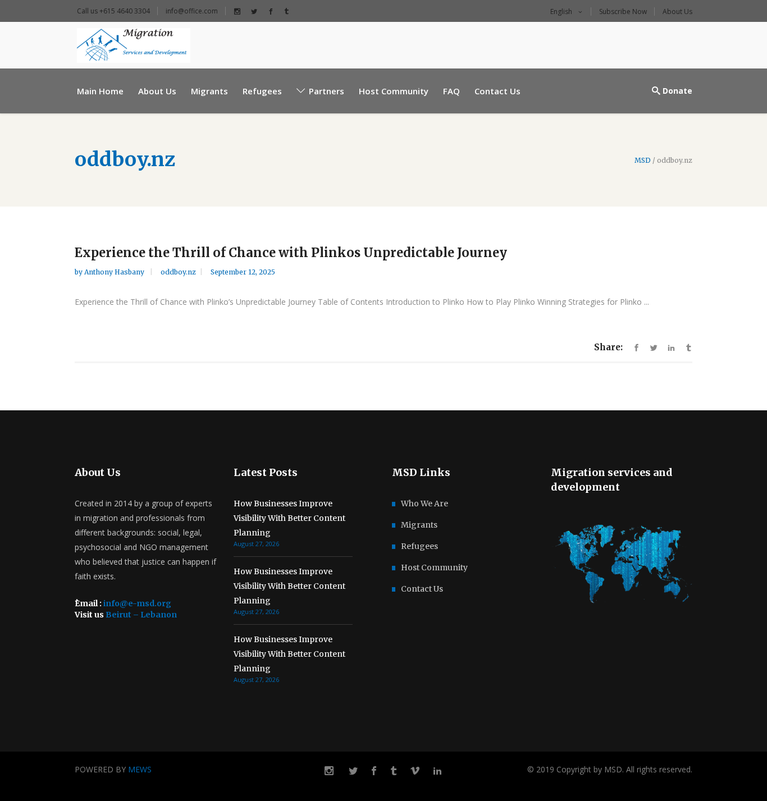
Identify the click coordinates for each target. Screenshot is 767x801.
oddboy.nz (178, 272)
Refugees (419, 546)
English (560, 11)
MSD (642, 160)
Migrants (419, 525)
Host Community (434, 567)
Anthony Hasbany (115, 272)
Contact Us (422, 589)
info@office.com (192, 11)
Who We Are (424, 503)
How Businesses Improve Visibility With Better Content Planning (289, 518)
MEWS (140, 769)
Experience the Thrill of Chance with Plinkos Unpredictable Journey (291, 252)
